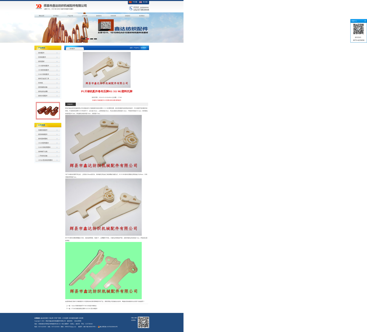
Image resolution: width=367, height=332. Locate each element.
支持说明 (113, 15)
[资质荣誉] (47, 119)
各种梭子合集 (42, 151)
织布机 (40, 83)
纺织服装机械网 (73, 318)
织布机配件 (42, 57)
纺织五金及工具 (43, 78)
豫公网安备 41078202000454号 (109, 326)
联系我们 (142, 15)
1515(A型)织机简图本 (45, 160)
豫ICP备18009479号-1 (90, 326)
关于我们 (56, 15)
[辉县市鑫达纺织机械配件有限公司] (92, 42)
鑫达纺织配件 (45, 318)
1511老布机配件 (43, 65)
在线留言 (127, 15)
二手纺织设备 (42, 156)
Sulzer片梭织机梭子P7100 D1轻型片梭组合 (84, 305)
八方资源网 (65, 318)
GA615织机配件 (43, 74)
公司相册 (84, 15)
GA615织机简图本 (44, 147)
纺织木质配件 (42, 96)
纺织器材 (41, 61)
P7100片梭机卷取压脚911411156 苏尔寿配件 (84, 308)
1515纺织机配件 (43, 70)
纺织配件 (41, 53)
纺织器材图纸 (42, 138)
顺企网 (51, 318)
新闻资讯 (99, 15)
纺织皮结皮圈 (42, 91)
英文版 (145, 2)
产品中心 (136, 48)
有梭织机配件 (42, 130)
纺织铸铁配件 (42, 134)
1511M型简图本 (43, 143)
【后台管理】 (78, 321)
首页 (131, 48)
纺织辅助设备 (42, 87)
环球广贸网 (57, 318)
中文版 (135, 2)
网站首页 (41, 15)
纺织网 (81, 318)
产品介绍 (70, 15)
